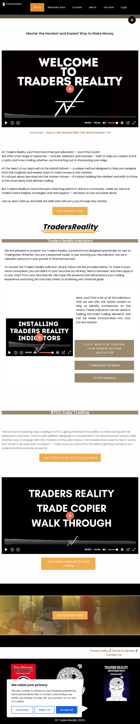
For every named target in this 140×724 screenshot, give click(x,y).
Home (37, 7)
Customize (22, 710)
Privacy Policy (99, 651)
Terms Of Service (123, 651)
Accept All (66, 710)
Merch (92, 7)
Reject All (44, 710)
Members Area (56, 7)
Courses (77, 7)
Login (124, 7)
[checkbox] (132, 20)
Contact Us (114, 655)
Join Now (108, 7)
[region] (44, 698)
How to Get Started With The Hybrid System (75, 133)
